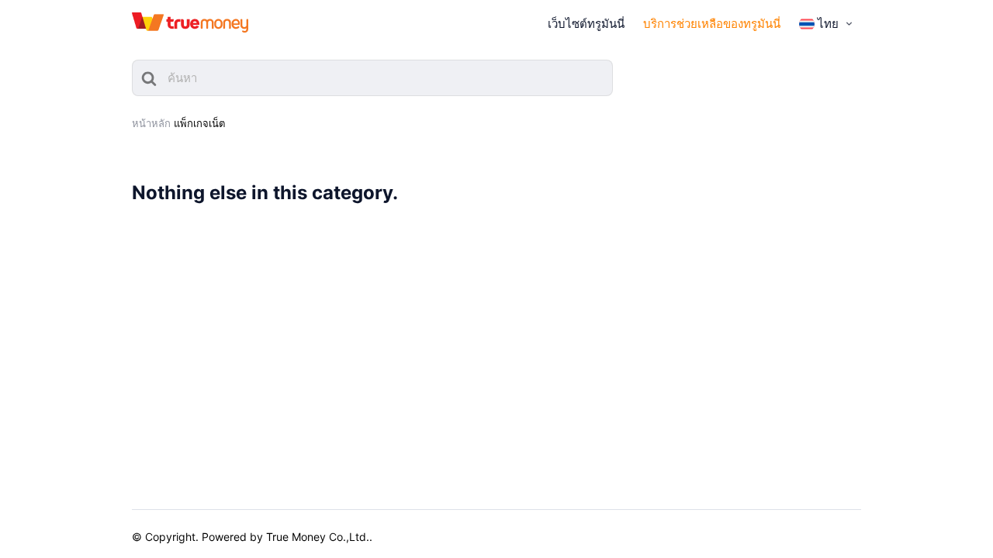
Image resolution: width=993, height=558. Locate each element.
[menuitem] (827, 24)
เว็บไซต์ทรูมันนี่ (586, 23)
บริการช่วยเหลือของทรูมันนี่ (711, 23)
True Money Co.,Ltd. (317, 536)
